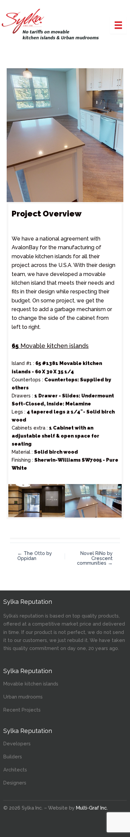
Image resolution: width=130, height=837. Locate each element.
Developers (17, 743)
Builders (12, 756)
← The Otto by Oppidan (34, 556)
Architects (15, 769)
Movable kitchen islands (30, 683)
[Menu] (118, 25)
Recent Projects (22, 710)
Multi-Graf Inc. (92, 808)
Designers (14, 782)
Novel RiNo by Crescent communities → (95, 558)
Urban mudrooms (23, 697)
